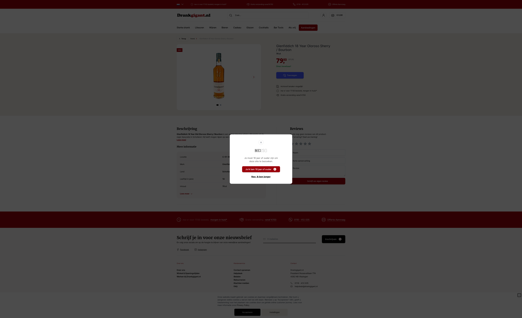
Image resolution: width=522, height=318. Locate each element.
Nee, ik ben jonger (261, 176)
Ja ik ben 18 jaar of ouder (258, 169)
